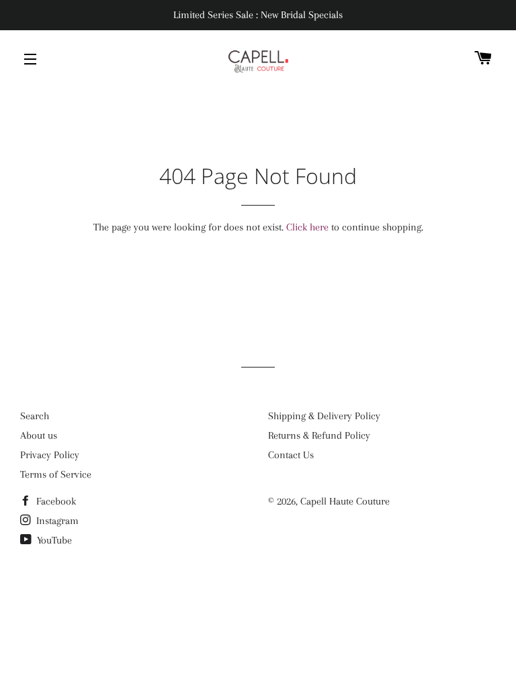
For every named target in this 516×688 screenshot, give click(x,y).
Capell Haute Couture (345, 501)
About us (38, 435)
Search (34, 416)
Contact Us (291, 455)
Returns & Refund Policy (319, 435)
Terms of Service (55, 474)
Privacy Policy (49, 455)
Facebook (55, 501)
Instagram (56, 521)
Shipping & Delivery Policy (324, 416)
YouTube (53, 540)
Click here (307, 227)
